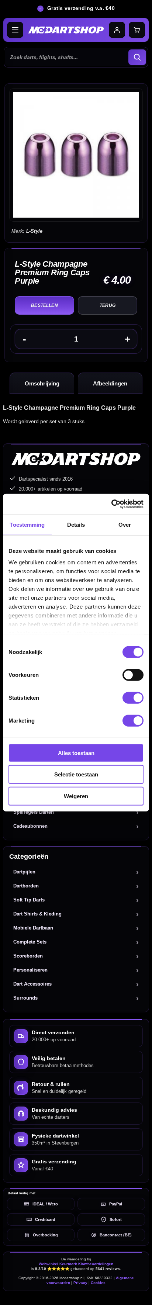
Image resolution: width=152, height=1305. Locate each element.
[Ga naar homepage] (66, 30)
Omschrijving (42, 383)
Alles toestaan (76, 753)
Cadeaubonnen (30, 826)
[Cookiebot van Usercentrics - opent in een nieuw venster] (111, 504)
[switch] (133, 675)
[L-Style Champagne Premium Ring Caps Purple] (76, 155)
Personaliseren (30, 970)
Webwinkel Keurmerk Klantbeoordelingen (76, 1264)
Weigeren (76, 796)
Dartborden (26, 886)
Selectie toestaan (76, 774)
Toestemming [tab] (27, 524)
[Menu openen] (15, 30)
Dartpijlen (24, 872)
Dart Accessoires (32, 984)
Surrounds (25, 998)
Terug (107, 305)
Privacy (80, 1283)
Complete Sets (29, 942)
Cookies (98, 1283)
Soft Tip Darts (29, 900)
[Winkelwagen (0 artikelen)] (137, 30)
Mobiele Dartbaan (33, 928)
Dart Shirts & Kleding (37, 914)
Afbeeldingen (110, 383)
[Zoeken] (137, 57)
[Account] (117, 30)
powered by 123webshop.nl (76, 1296)
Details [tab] (76, 524)
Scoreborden (28, 956)
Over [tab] (124, 524)
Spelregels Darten (33, 812)
